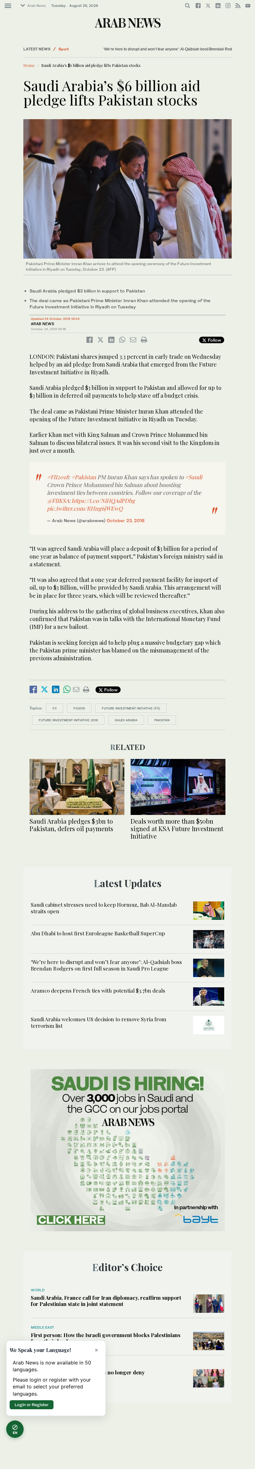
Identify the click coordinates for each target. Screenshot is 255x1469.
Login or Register (32, 1404)
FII (55, 708)
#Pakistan (83, 477)
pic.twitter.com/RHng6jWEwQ (85, 508)
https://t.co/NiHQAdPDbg (103, 500)
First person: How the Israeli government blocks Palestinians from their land (105, 1338)
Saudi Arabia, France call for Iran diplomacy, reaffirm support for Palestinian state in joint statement (106, 1300)
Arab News (36, 5)
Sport (63, 49)
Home (29, 65)
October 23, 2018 (126, 520)
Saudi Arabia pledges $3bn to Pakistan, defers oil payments (71, 825)
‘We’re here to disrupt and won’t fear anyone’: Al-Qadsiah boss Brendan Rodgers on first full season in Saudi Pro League (106, 964)
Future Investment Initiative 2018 (68, 720)
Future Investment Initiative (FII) (131, 708)
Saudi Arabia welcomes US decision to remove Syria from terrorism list (98, 1022)
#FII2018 (57, 477)
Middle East (42, 1327)
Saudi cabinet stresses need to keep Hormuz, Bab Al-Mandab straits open (104, 907)
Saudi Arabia (126, 720)
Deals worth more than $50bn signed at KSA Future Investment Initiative (177, 828)
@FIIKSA (58, 500)
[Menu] (8, 5)
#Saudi (193, 477)
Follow (213, 340)
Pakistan (161, 720)
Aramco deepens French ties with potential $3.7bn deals (98, 990)
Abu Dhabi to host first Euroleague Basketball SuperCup (98, 933)
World (37, 1290)
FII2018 (79, 708)
